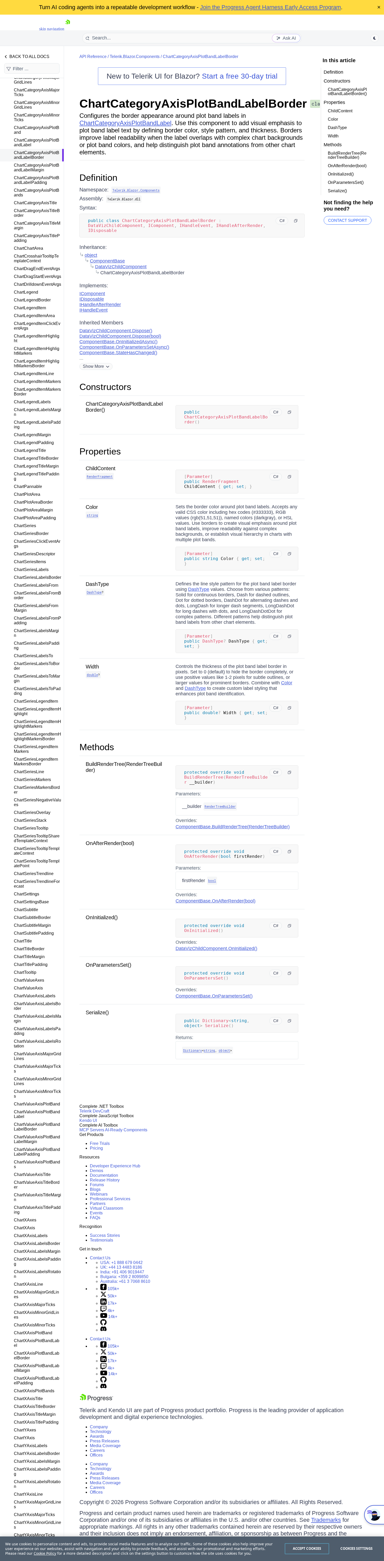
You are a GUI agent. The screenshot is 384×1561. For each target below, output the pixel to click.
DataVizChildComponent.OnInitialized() (216, 948)
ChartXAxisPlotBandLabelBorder (36, 1355)
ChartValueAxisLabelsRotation (37, 1043)
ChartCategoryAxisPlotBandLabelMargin (36, 167)
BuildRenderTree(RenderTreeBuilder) (347, 155)
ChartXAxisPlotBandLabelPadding (36, 1380)
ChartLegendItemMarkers (37, 381)
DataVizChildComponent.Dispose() (115, 330)
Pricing (96, 1148)
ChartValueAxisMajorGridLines (37, 1056)
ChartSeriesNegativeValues (37, 802)
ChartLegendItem (30, 308)
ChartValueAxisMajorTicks (37, 1068)
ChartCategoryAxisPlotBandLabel (36, 142)
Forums (97, 1185)
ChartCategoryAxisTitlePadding (37, 238)
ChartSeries (25, 525)
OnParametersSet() (108, 965)
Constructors (105, 387)
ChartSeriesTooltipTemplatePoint (37, 863)
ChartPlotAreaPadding (35, 518)
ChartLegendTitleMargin (36, 466)
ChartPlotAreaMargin (33, 510)
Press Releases (104, 1441)
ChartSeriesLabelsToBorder (37, 666)
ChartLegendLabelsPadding (37, 424)
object (91, 255)
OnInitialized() (102, 917)
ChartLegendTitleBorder (36, 458)
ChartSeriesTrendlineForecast (37, 883)
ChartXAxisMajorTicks (34, 1304)
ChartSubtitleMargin (32, 925)
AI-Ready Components (126, 1130)
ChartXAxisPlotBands (34, 1391)
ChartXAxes (25, 1220)
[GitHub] (103, 1324)
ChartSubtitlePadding (34, 933)
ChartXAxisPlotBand (33, 1333)
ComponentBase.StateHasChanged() (118, 352)
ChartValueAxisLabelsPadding (37, 1031)
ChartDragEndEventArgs (37, 268)
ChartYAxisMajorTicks (34, 1514)
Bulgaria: (124, 1276)
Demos (96, 1170)
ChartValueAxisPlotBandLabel (37, 1114)
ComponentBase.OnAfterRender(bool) (215, 901)
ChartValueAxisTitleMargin (37, 1197)
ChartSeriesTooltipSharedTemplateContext (37, 838)
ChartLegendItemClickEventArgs (37, 325)
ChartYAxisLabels (30, 1445)
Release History (105, 1180)
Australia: (125, 1281)
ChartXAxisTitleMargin (35, 1414)
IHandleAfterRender (100, 304)
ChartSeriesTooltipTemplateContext (37, 850)
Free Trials (100, 1143)
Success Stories (105, 1235)
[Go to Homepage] (67, 29)
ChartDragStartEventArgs (37, 276)
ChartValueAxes (29, 980)
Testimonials (101, 1240)
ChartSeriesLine (29, 772)
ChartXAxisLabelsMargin (37, 1251)
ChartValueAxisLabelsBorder (37, 1006)
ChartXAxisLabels (31, 1235)
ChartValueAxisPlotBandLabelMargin (37, 1139)
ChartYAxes (25, 1430)
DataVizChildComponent (121, 266)
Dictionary (192, 1050)
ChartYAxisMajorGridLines (37, 1504)
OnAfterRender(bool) (110, 843)
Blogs (95, 1189)
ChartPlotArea (27, 494)
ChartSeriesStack (30, 820)
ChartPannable (28, 486)
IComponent (92, 293)
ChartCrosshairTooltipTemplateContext (36, 258)
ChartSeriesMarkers (32, 779)
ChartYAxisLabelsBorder (37, 1453)
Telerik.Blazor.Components (135, 56)
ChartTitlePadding (31, 964)
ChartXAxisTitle (28, 1398)
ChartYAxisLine (28, 1494)
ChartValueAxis (28, 988)
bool (212, 880)
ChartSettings (26, 894)
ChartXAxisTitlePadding (36, 1422)
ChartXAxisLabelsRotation (37, 1274)
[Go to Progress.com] (96, 1400)
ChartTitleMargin (29, 956)
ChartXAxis (24, 1228)
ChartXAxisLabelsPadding (37, 1261)
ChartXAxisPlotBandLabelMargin (36, 1368)
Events (96, 1213)
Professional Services (110, 1199)
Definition (98, 177)
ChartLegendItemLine (34, 373)
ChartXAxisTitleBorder (34, 1406)
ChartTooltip (25, 972)
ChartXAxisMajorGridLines (36, 1294)
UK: (121, 1267)
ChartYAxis (24, 1438)
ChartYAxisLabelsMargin (37, 1461)
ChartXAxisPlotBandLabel (36, 1343)
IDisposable (91, 299)
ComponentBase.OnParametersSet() (214, 996)
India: (122, 1272)
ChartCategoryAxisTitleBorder (37, 213)
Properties (100, 451)
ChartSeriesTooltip (31, 828)
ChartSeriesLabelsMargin (36, 633)
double (92, 675)
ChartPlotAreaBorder (33, 502)
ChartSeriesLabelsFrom (36, 585)
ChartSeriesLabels (31, 569)
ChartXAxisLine (28, 1284)
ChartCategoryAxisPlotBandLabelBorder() (347, 91)
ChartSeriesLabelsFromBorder (37, 595)
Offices (96, 1455)
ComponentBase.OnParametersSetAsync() (124, 347)
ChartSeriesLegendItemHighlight (37, 711)
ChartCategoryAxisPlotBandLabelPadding (36, 180)
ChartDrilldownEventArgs (37, 284)
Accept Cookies (307, 1548)
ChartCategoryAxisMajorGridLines (37, 79)
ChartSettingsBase (31, 902)
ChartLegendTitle (30, 450)
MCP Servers (91, 1130)
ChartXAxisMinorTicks (34, 1325)
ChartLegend (26, 292)
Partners (98, 1203)
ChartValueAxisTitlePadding (37, 1209)
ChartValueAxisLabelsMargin (37, 1018)
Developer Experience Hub (115, 1166)
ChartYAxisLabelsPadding (37, 1471)
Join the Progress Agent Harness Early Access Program (270, 7)
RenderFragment (100, 476)
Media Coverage (105, 1445)
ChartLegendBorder (32, 300)
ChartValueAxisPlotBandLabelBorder (37, 1126)
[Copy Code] (295, 220)
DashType (97, 584)
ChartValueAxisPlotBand (37, 1104)
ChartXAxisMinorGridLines (36, 1314)
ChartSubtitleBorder (32, 917)
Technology (100, 1431)
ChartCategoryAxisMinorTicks (37, 117)
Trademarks (326, 1520)
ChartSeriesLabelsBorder (37, 577)
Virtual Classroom (106, 1208)
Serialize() (97, 1012)
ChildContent (100, 468)
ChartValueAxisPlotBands (37, 1164)
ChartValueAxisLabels (34, 996)
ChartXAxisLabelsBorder (37, 1243)
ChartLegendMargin (32, 435)
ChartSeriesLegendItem (36, 701)
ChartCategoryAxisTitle (35, 203)
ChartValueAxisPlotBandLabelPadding (37, 1151)
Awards (97, 1436)
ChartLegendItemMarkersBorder (37, 391)
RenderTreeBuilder (220, 806)
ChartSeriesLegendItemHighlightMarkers (37, 724)
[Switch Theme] (374, 38)
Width (92, 666)
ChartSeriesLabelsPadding (37, 645)
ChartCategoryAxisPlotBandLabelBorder (36, 155)
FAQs (95, 1217)
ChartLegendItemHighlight (36, 338)
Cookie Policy (45, 1553)
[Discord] (103, 1330)
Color (92, 507)
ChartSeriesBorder (31, 533)
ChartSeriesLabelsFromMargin (36, 608)
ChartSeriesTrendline (34, 873)
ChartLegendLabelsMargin (37, 412)
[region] (192, 1548)
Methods (96, 747)
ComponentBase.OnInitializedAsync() (118, 341)
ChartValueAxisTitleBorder (37, 1184)
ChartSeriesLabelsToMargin (37, 678)
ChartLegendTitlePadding (36, 476)
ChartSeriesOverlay (32, 812)
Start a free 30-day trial (239, 76)
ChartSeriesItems (30, 562)
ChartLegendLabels (32, 402)
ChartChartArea (28, 248)
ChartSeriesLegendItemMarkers (36, 749)
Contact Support (347, 220)
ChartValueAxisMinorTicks (37, 1093)
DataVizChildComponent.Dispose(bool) (120, 336)
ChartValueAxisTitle (32, 1174)
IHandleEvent (93, 310)
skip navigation (51, 29)
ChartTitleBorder (29, 949)
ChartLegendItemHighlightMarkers (36, 351)
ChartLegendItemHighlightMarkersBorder (36, 363)
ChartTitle (23, 941)
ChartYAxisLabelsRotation (37, 1484)
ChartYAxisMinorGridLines (37, 1524)
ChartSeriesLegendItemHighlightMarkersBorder (37, 736)
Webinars (99, 1194)
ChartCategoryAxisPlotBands (36, 192)
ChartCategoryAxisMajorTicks (37, 92)
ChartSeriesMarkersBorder (37, 789)
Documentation (104, 1175)
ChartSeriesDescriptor (34, 554)
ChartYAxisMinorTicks (34, 1535)
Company (99, 1427)
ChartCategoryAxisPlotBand (36, 130)
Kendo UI (88, 1120)
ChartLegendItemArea (34, 315)
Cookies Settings (356, 1548)
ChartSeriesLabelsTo (33, 656)
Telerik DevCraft (94, 1111)
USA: (121, 1262)
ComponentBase (107, 261)
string (92, 515)
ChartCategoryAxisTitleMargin (37, 225)
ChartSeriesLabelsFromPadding (37, 620)
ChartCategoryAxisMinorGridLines (37, 104)
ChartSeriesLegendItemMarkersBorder (36, 761)
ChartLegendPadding (34, 442)
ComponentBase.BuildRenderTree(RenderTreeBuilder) (233, 826)
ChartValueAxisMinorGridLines (37, 1081)
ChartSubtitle (26, 909)
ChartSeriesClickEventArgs (37, 543)
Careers (97, 1450)
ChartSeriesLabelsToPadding (37, 691)
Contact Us (100, 1258)
